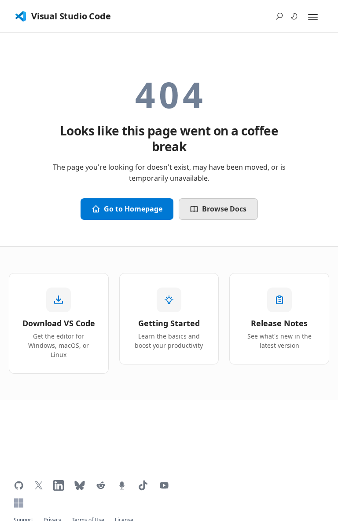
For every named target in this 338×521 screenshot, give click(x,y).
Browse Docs (224, 209)
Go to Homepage (133, 209)
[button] (279, 16)
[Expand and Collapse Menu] (313, 17)
